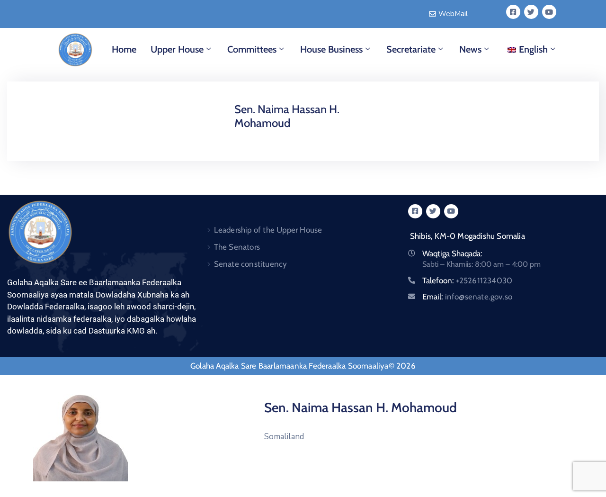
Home (124, 49)
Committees (251, 49)
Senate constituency (250, 264)
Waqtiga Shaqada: (452, 253)
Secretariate (411, 49)
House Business (331, 49)
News (470, 49)
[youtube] (549, 12)
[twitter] (531, 12)
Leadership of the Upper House (268, 230)
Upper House (177, 49)
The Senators (237, 247)
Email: (467, 296)
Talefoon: (467, 280)
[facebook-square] (513, 12)
